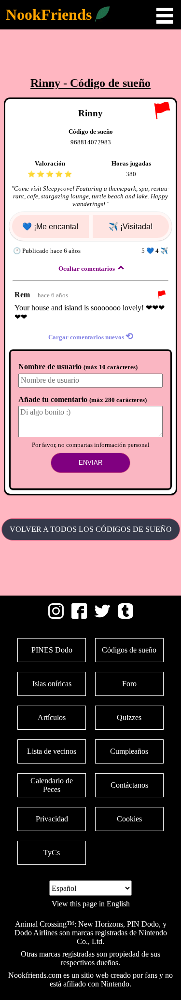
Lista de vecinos (51, 751)
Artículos (52, 717)
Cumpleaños (129, 751)
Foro (129, 684)
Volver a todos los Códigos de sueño (91, 529)
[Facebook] (79, 616)
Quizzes (129, 717)
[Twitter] (102, 616)
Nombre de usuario (78, 366)
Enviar (90, 462)
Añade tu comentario (82, 399)
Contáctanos (129, 785)
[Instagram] (56, 616)
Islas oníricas (51, 684)
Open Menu (164, 16)
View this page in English (91, 904)
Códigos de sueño (129, 650)
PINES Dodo (51, 650)
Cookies (129, 819)
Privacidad (52, 819)
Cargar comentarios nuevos (90, 336)
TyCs (51, 852)
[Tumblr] (125, 616)
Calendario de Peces (51, 785)
